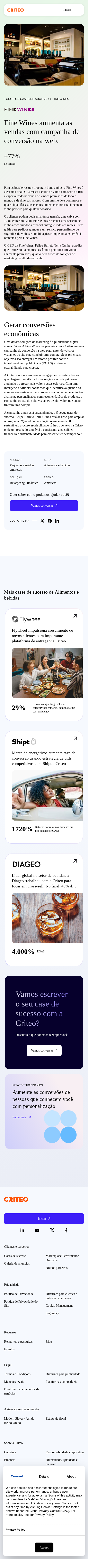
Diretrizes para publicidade (63, 1374)
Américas (50, 483)
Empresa (9, 1460)
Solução (16, 477)
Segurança (52, 1313)
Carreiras (10, 1452)
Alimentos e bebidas (57, 465)
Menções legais (14, 1381)
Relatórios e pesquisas (18, 1341)
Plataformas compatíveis (61, 1381)
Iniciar (67, 9)
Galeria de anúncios (17, 1263)
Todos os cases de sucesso (26, 99)
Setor (48, 460)
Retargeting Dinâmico (24, 483)
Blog (49, 1341)
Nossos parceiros (57, 1267)
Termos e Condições (17, 1374)
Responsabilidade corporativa (65, 1452)
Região (48, 477)
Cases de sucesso (15, 1256)
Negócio (15, 460)
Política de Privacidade (19, 1294)
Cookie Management (59, 1305)
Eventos (9, 1349)
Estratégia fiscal (56, 1418)
